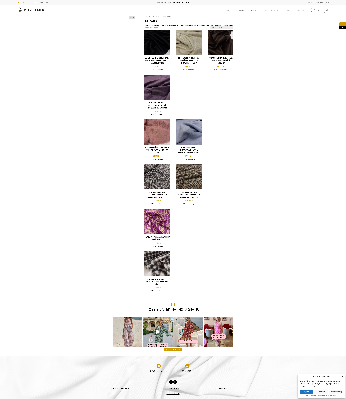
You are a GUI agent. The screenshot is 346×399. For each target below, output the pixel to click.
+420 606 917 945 (43, 3)
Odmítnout (321, 392)
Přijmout (306, 392)
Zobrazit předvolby (336, 392)
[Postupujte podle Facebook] (171, 382)
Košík (327, 2)
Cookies (308, 395)
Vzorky (241, 10)
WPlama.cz (230, 388)
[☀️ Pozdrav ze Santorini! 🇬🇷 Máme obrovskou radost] (188, 332)
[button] (342, 376)
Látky (229, 10)
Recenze (254, 10)
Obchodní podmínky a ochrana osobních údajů (323, 395)
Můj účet (311, 2)
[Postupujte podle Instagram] (175, 382)
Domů (146, 16)
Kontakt (300, 10)
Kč (341, 24)
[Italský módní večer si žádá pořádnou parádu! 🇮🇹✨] (218, 332)
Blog (288, 10)
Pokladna (319, 2)
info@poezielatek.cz (26, 3)
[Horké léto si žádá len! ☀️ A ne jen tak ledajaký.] (127, 332)
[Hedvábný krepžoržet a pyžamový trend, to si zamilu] (158, 332)
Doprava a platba (272, 10)
